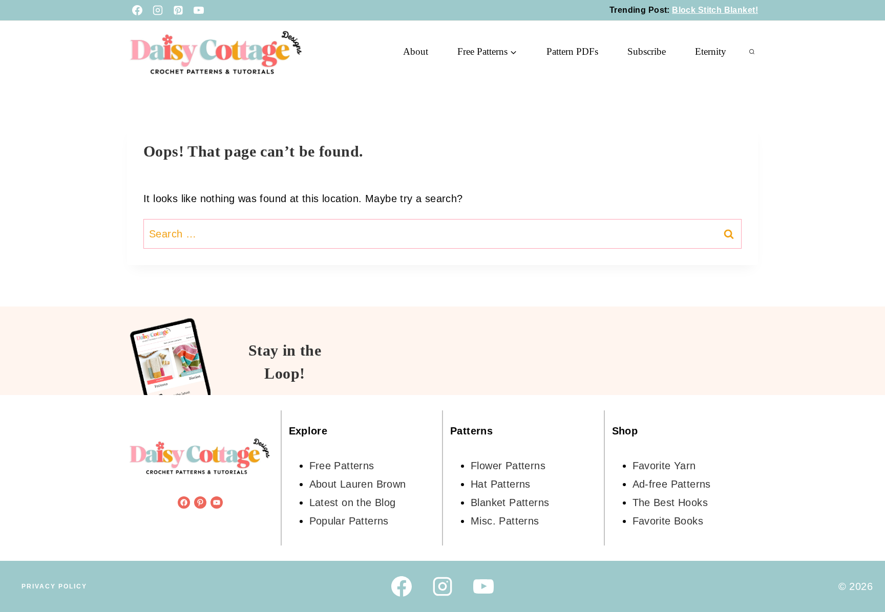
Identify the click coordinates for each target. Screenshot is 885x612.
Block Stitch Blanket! (715, 10)
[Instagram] (158, 10)
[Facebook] (137, 10)
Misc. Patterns (505, 521)
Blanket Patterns (510, 502)
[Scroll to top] (859, 571)
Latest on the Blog (352, 502)
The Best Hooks (670, 502)
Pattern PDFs (572, 51)
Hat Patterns (501, 484)
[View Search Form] (752, 52)
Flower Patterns (508, 465)
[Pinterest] (178, 10)
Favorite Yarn (664, 465)
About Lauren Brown (357, 484)
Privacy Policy (54, 586)
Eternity (710, 51)
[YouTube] (198, 10)
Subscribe (646, 51)
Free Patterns (341, 465)
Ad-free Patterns (672, 484)
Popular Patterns (349, 521)
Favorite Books (668, 521)
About (415, 51)
